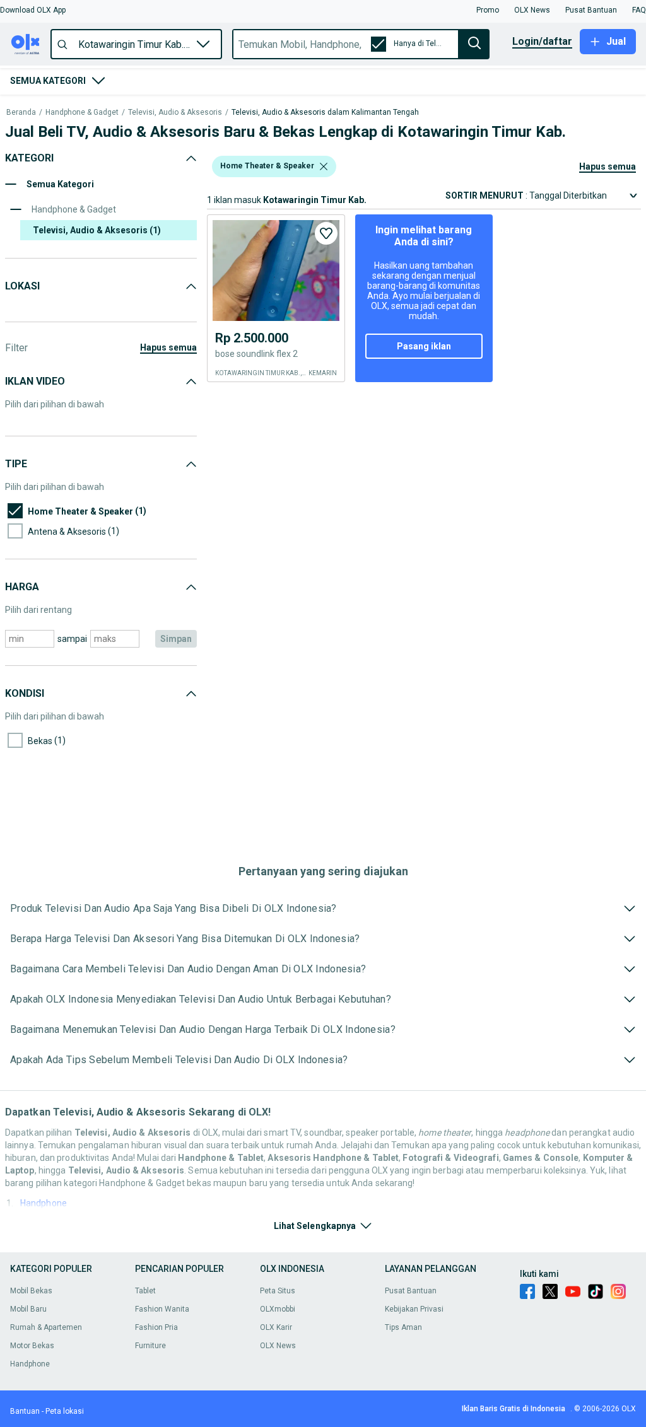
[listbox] (323, 166)
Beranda (21, 112)
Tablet (145, 1290)
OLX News (278, 1345)
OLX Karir (276, 1327)
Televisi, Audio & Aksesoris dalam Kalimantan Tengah (325, 112)
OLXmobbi (277, 1309)
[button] (33, 10)
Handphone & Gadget (82, 112)
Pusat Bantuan (411, 1290)
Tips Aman (403, 1327)
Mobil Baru (28, 1309)
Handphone (43, 1203)
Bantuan (25, 1411)
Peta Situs (277, 1290)
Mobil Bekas (31, 1290)
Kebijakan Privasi (414, 1309)
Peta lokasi (64, 1411)
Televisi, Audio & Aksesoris (175, 112)
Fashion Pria (156, 1327)
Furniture (150, 1345)
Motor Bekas (32, 1345)
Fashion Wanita (162, 1309)
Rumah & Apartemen (46, 1327)
